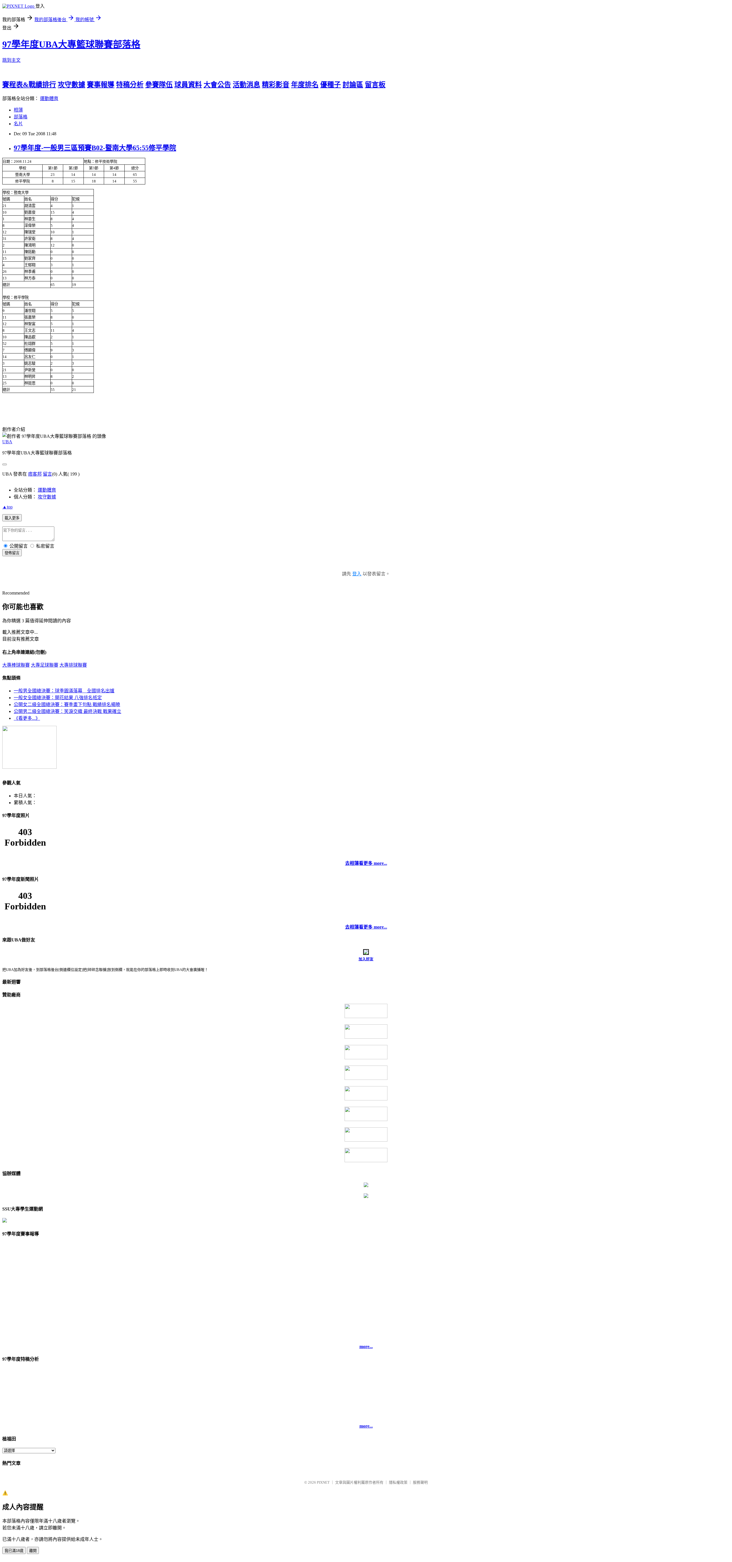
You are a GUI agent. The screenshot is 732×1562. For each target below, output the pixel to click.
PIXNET (323, 1482)
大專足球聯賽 (44, 665)
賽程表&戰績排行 (29, 84)
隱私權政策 (398, 1482)
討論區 (353, 84)
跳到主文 (11, 60)
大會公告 (217, 84)
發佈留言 (12, 553)
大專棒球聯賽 (16, 665)
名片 (18, 123)
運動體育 (49, 98)
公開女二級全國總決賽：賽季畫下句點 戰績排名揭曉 (67, 704)
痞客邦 (35, 474)
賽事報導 (100, 84)
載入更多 (12, 518)
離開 (33, 1551)
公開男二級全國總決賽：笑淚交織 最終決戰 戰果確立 (67, 711)
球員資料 (188, 84)
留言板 (375, 84)
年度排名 (305, 84)
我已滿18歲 (14, 1551)
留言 (47, 474)
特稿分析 (130, 84)
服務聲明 (420, 1482)
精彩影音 (275, 84)
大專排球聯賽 (73, 665)
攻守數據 (71, 84)
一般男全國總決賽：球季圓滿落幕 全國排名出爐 (64, 690)
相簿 (18, 110)
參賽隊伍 (159, 84)
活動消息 (246, 84)
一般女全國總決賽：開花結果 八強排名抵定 (58, 697)
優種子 (330, 84)
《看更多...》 (27, 718)
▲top (7, 506)
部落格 (20, 116)
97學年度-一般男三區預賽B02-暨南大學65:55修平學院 (95, 148)
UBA (7, 441)
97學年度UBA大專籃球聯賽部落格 (71, 44)
